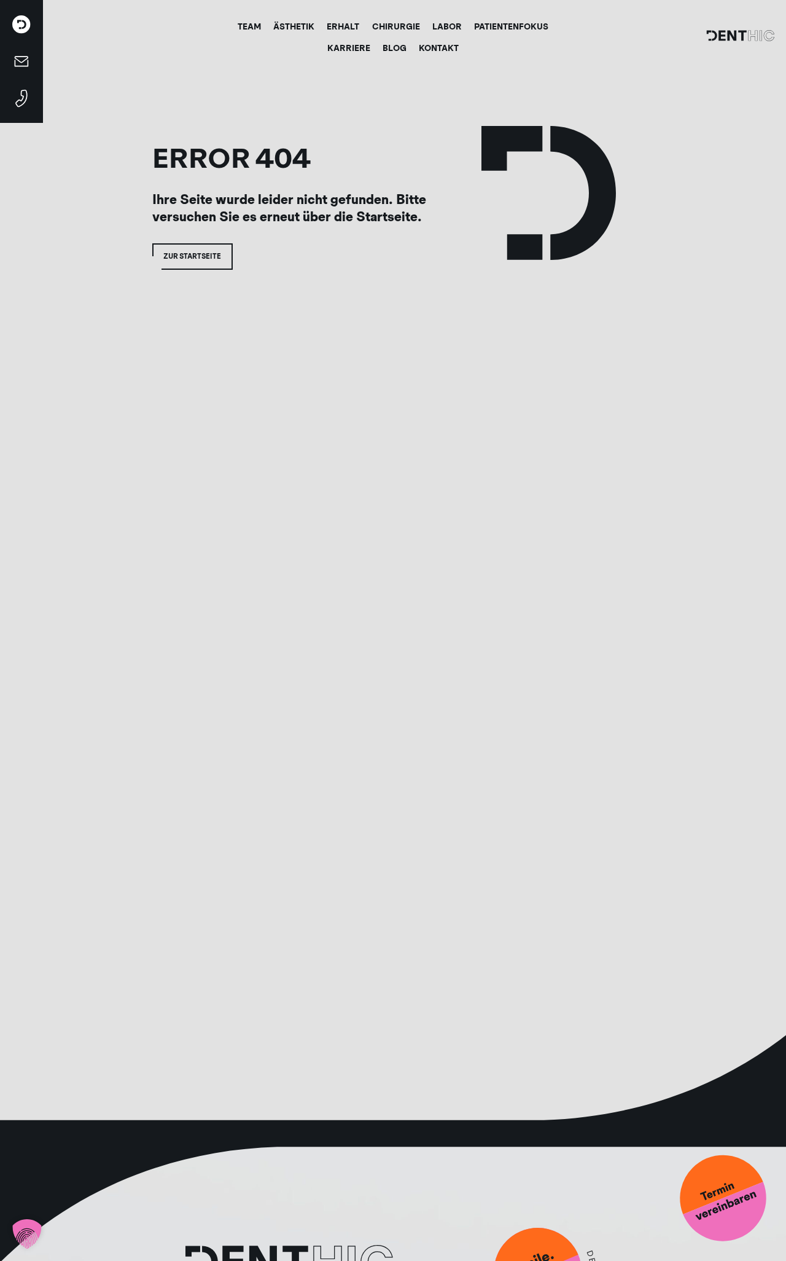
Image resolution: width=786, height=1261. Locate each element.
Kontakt (439, 48)
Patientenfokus (511, 26)
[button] (27, 1234)
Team (249, 26)
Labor (447, 26)
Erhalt (343, 26)
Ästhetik (293, 26)
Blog (395, 48)
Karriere (348, 48)
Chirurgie (396, 26)
